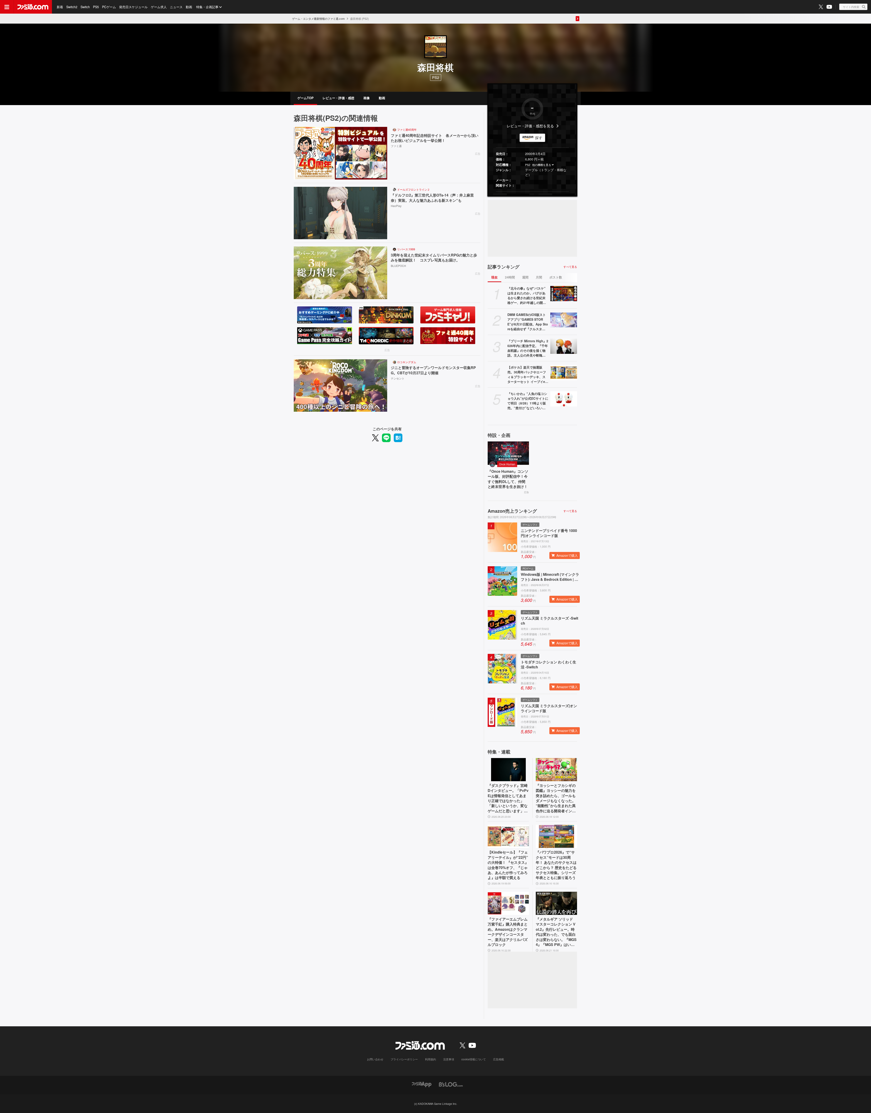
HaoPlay (396, 206)
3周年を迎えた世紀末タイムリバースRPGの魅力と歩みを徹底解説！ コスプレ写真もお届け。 (434, 258)
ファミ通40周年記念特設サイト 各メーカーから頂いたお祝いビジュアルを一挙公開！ (434, 138)
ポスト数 (555, 277)
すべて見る (570, 266)
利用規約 (430, 1059)
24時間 (510, 277)
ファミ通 (396, 146)
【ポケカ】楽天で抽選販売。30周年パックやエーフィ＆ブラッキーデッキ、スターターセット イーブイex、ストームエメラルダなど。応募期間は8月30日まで (527, 374)
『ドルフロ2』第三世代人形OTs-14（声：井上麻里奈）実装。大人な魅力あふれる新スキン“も (432, 198)
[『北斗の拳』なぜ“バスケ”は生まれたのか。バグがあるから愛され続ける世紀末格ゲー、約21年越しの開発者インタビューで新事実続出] (563, 293)
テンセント (397, 378)
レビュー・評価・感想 (338, 98)
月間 (539, 277)
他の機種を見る (541, 165)
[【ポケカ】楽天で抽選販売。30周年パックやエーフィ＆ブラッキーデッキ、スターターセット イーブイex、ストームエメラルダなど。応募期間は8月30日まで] (563, 372)
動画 (189, 7)
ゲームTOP (305, 98)
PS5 (96, 7)
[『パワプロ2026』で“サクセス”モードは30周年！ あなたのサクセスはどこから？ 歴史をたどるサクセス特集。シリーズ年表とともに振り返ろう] (556, 836)
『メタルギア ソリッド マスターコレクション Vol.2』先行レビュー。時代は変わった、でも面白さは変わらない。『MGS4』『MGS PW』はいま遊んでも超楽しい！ (556, 932)
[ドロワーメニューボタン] (7, 7)
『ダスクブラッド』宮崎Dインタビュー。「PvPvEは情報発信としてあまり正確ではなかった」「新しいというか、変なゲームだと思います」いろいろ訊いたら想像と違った (508, 798)
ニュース (176, 7)
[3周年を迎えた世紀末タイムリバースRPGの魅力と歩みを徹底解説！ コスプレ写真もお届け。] (340, 272)
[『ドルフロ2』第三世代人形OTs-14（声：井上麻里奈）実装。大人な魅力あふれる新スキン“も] (340, 213)
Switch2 (71, 7)
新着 (60, 7)
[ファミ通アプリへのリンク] (421, 1083)
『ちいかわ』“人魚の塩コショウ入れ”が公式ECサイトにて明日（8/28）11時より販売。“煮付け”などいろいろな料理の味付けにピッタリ (527, 400)
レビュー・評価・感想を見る (530, 126)
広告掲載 (498, 1059)
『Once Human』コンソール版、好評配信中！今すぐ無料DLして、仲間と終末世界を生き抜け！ (508, 479)
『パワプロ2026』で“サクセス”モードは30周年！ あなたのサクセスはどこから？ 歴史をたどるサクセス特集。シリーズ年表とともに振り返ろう (556, 865)
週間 (525, 277)
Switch (85, 7)
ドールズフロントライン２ (413, 189)
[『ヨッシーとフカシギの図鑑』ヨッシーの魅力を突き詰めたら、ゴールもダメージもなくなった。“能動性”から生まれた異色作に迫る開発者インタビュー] (556, 769)
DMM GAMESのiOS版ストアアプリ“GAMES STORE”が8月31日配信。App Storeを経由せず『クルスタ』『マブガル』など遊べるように (527, 321)
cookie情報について (473, 1059)
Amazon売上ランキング (512, 511)
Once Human (507, 464)
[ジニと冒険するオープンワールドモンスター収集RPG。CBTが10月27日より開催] (340, 385)
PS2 (527, 165)
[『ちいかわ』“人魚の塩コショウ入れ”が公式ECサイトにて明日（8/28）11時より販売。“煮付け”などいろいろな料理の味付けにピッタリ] (563, 398)
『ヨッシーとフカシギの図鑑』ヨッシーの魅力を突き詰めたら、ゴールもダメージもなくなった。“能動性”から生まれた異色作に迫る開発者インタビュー (556, 798)
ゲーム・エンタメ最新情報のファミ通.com (318, 19)
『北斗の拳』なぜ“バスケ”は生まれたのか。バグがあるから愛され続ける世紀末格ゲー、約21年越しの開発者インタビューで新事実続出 (526, 295)
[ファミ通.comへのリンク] (32, 7)
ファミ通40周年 (407, 129)
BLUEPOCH (398, 266)
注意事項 (448, 1059)
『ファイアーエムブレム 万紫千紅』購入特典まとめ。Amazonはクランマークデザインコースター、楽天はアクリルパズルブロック (508, 932)
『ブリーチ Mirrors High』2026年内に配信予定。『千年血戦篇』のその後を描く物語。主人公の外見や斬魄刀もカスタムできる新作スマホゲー (527, 348)
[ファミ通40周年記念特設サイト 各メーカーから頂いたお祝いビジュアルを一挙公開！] (340, 153)
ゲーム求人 (159, 7)
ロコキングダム (406, 362)
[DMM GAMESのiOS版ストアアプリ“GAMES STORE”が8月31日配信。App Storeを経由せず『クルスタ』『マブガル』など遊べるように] (563, 319)
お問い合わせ (375, 1059)
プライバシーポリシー (404, 1059)
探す (538, 137)
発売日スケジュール (133, 7)
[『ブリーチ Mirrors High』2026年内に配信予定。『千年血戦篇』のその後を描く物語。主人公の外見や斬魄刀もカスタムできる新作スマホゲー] (563, 346)
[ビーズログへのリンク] (451, 1083)
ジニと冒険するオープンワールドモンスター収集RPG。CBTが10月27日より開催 (433, 370)
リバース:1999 (406, 249)
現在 (494, 277)
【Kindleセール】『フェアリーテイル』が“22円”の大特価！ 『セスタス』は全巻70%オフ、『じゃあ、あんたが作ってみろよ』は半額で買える (508, 865)
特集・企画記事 (207, 7)
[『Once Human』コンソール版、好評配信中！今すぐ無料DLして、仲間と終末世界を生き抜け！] (508, 453)
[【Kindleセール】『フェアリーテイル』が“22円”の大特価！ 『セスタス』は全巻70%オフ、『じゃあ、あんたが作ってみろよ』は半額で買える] (508, 836)
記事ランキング (503, 266)
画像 (366, 98)
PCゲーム (109, 7)
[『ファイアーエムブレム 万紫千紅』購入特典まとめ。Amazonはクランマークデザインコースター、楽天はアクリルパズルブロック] (508, 903)
